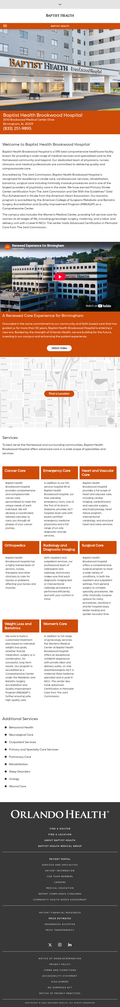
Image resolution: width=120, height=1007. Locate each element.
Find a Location (59, 394)
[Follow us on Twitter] (50, 945)
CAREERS (60, 882)
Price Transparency (60, 930)
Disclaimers (60, 982)
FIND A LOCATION (60, 834)
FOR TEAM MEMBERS (60, 876)
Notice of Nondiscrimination (60, 958)
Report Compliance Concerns (60, 894)
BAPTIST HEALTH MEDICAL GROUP (60, 846)
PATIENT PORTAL (60, 859)
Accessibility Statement (60, 976)
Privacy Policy (60, 964)
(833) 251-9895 (17, 128)
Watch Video (59, 348)
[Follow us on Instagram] (60, 944)
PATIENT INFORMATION (60, 870)
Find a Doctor (60, 828)
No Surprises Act (60, 987)
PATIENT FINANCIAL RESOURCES (60, 912)
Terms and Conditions (60, 970)
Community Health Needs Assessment (60, 899)
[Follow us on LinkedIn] (70, 944)
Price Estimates (60, 918)
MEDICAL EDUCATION (60, 888)
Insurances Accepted (60, 924)
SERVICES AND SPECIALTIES (60, 865)
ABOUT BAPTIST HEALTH (60, 840)
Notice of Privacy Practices (60, 993)
